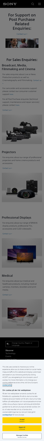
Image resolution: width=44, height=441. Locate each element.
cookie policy (7, 385)
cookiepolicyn (7, 415)
